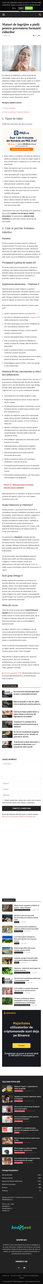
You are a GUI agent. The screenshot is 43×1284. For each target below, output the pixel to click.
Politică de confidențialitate (31, 1275)
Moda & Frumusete (13, 20)
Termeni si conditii (16, 1275)
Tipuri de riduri (9, 108)
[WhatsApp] (18, 40)
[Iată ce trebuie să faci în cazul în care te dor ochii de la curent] (7, 1140)
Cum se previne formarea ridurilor (16, 112)
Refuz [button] (14, 8)
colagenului (33, 317)
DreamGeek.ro (7, 1208)
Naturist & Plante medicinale (22, 910)
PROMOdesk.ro (7, 1200)
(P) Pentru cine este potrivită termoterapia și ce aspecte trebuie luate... (26, 918)
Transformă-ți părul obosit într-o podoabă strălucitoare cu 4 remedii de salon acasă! (27, 744)
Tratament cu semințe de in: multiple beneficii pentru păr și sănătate (26, 724)
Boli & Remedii (18, 931)
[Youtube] (24, 1268)
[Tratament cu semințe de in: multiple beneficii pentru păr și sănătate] (7, 724)
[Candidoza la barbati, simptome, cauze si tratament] (7, 1099)
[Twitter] (9, 40)
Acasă (4, 20)
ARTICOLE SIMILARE (10, 686)
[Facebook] (4, 40)
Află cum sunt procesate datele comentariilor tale (18, 816)
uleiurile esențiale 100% (13, 673)
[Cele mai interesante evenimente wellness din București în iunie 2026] (7, 929)
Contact (21, 1278)
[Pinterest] (14, 40)
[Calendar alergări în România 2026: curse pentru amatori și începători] (7, 960)
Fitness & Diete (18, 952)
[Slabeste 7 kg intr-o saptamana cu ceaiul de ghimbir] (7, 1089)
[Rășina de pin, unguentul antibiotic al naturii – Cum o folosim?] (7, 908)
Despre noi (6, 1275)
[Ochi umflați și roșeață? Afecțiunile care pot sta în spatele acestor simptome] (7, 991)
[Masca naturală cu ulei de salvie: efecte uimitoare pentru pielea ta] (7, 704)
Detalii (21, 8)
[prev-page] (3, 752)
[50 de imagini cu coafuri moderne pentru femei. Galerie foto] (7, 1150)
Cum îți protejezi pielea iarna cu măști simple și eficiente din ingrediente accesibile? (26, 714)
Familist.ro (5, 1211)
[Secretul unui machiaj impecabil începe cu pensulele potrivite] (7, 694)
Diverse (17, 922)
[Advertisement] (17, 854)
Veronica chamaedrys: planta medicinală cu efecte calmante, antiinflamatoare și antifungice (25, 1001)
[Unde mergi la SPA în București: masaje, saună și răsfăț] (7, 950)
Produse (17, 1132)
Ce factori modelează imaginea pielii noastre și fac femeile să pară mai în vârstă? (26, 734)
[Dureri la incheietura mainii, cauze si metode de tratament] (7, 1119)
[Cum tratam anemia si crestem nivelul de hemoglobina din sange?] (7, 1161)
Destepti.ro (6, 1206)
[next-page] (6, 752)
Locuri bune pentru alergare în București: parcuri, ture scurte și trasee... (25, 939)
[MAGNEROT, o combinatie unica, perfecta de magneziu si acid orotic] (7, 1129)
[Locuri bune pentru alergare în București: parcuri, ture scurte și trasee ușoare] (7, 939)
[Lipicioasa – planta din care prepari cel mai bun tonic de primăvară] (7, 970)
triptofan (15, 390)
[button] (3, 15)
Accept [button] (28, 8)
